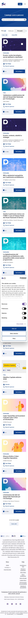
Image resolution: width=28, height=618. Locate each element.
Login (20, 4)
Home (7, 565)
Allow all (14, 328)
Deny (14, 338)
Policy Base (23, 572)
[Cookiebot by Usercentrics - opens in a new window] (20, 278)
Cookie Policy (23, 580)
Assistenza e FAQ (23, 566)
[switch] (24, 308)
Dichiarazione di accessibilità (23, 583)
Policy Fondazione (23, 575)
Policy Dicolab (23, 578)
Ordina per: (11, 31)
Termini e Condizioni (23, 569)
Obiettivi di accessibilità (23, 586)
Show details (20, 324)
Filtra (2, 31)
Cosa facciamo (7, 569)
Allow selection (14, 333)
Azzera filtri (14, 35)
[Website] (16, 604)
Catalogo (7, 567)
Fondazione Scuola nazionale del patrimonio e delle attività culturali (14, 593)
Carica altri (14, 524)
